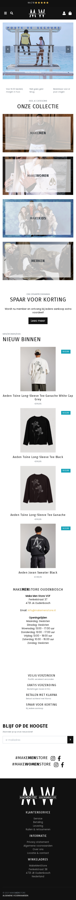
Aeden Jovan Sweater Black (38, 572)
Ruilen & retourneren (38, 829)
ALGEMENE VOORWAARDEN (15, 895)
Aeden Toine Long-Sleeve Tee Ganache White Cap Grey (38, 397)
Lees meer (38, 321)
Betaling (38, 822)
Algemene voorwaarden (38, 845)
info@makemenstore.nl (42, 610)
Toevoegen (38, 385)
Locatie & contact (38, 853)
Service (38, 818)
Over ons (38, 849)
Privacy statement (38, 842)
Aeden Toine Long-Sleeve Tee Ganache (38, 515)
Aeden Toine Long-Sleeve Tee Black (38, 457)
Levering (38, 826)
